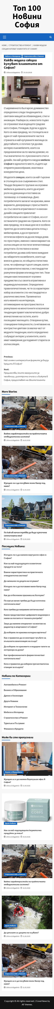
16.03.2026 (26, 440)
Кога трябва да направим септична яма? (24, 609)
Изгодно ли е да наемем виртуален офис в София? (25, 556)
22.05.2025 (26, 539)
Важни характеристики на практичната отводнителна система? (25, 435)
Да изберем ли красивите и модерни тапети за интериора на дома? (27, 648)
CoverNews (41, 1001)
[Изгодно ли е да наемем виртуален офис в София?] (27, 759)
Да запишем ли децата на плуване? (21, 581)
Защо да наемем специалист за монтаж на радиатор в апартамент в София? (25, 625)
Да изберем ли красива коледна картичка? (25, 632)
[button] (4, 36)
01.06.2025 (26, 936)
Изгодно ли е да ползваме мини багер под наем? (25, 588)
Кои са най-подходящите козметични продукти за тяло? (22, 565)
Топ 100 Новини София (27, 16)
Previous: (26, 360)
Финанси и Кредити (13, 728)
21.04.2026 (26, 786)
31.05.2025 (26, 490)
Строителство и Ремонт (34, 56)
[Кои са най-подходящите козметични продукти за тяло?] (27, 810)
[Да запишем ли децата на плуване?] (27, 912)
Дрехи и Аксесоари (13, 695)
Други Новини (11, 701)
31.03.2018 (27, 72)
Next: (26, 375)
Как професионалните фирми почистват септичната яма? (24, 657)
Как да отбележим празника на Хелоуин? (24, 595)
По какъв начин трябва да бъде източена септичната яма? (24, 602)
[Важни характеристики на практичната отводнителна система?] (27, 413)
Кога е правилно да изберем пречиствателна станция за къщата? (26, 665)
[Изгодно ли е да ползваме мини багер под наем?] (27, 462)
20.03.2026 (26, 837)
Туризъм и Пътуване (14, 723)
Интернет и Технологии (15, 706)
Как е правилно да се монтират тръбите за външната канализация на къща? (25, 639)
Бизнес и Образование (15, 690)
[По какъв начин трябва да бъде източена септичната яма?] (27, 512)
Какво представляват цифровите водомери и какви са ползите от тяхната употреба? (27, 616)
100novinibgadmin (13, 72)
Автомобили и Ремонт (15, 684)
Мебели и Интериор (12, 56)
